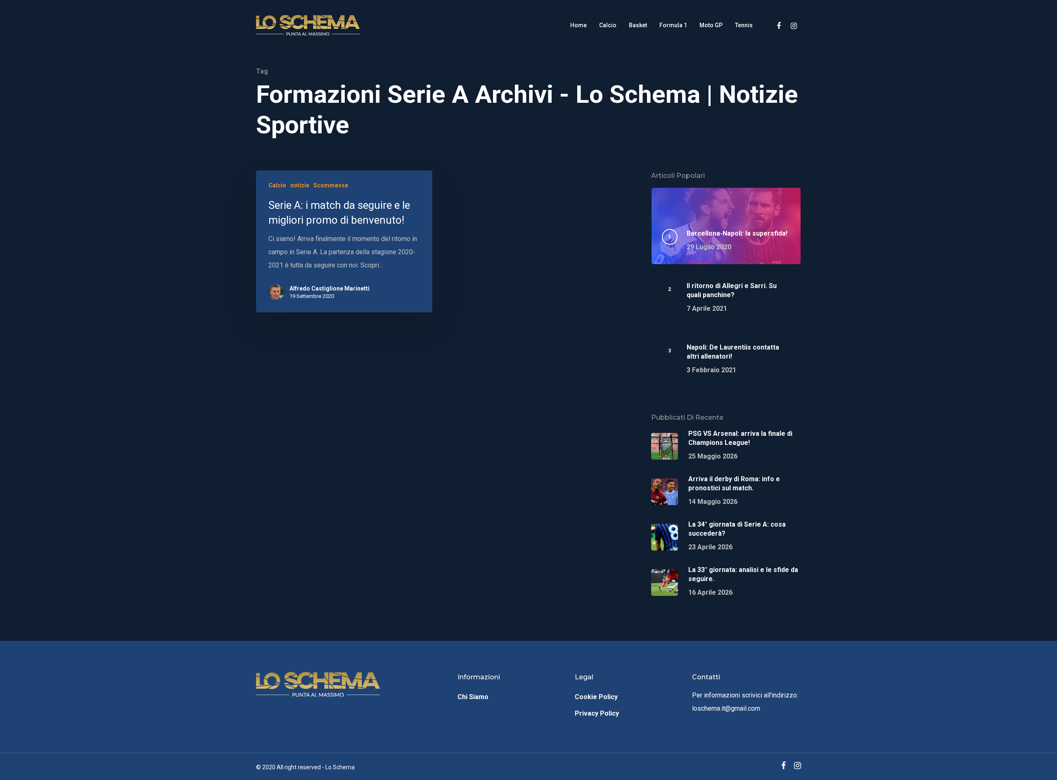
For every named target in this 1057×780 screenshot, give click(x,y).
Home (578, 25)
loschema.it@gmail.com (726, 708)
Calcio (607, 25)
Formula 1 (673, 25)
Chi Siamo (472, 697)
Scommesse (330, 185)
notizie (299, 185)
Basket (638, 25)
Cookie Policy (596, 697)
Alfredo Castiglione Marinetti (329, 288)
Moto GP (711, 25)
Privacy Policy (597, 713)
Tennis (744, 25)
